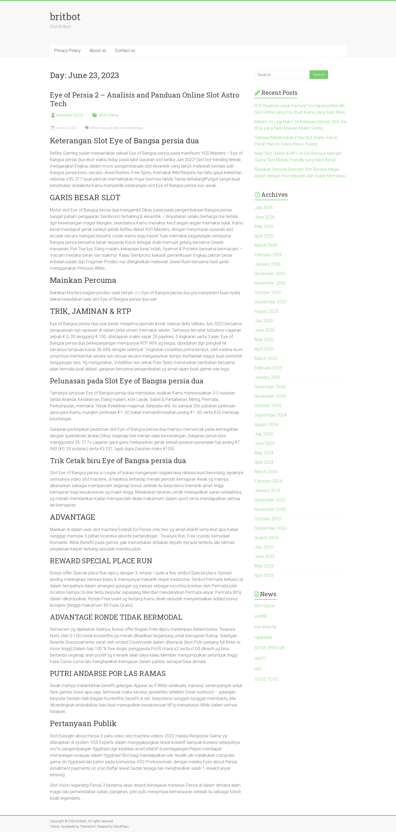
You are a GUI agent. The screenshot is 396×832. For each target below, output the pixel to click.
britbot (65, 16)
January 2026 (267, 264)
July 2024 (264, 433)
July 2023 (264, 547)
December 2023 (270, 499)
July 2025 (264, 320)
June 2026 (265, 217)
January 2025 (267, 377)
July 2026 (264, 207)
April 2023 (264, 575)
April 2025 (264, 349)
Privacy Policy (67, 50)
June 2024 (265, 443)
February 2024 (268, 481)
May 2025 (264, 339)
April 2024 (264, 462)
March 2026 (266, 245)
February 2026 (268, 254)
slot (137, 292)
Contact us (125, 50)
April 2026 (264, 235)
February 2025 (268, 367)
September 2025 (271, 301)
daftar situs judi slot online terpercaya (116, 128)
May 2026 (264, 226)
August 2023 (266, 537)
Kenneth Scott (69, 115)
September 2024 (271, 415)
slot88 (260, 616)
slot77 (260, 658)
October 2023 (268, 518)
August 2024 (266, 424)
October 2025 (268, 292)
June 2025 (265, 330)
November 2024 (270, 396)
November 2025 (270, 283)
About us (97, 50)
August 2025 (266, 311)
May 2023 (264, 565)
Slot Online (109, 115)
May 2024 (264, 452)
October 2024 (268, 405)
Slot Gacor (265, 605)
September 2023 (271, 528)
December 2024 (270, 386)
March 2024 (266, 471)
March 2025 (266, 358)
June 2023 (265, 556)
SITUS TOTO (266, 679)
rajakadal (263, 637)
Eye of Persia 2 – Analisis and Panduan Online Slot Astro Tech (144, 99)
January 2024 (267, 490)
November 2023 (270, 509)
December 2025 (270, 273)
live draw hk (266, 626)
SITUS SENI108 (269, 647)
